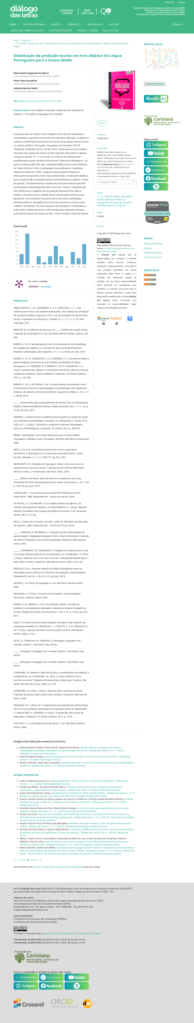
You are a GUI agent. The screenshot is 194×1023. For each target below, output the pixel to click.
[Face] (156, 181)
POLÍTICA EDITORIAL (34, 24)
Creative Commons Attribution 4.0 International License (72, 933)
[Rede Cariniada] (162, 124)
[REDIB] (157, 226)
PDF (103, 123)
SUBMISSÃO (73, 24)
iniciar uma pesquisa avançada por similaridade (58, 866)
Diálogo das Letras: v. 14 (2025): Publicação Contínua (59, 765)
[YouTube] (156, 164)
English (148, 248)
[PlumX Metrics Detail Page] (19, 284)
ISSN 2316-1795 (111, 30)
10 (36, 860)
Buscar (179, 24)
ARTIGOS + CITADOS (87, 30)
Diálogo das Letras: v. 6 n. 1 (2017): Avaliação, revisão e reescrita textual (83, 844)
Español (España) (153, 252)
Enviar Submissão (154, 83)
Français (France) (152, 257)
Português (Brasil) (153, 243)
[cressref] (29, 1007)
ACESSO (181, 2)
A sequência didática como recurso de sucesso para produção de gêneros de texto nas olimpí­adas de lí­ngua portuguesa (76, 831)
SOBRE (13, 24)
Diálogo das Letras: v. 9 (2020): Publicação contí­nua (94, 789)
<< (15, 860)
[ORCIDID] (64, 1007)
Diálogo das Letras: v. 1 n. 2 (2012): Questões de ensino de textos (63, 811)
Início (16, 40)
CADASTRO (169, 2)
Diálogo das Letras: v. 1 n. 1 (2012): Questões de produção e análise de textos (68, 826)
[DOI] (87, 1007)
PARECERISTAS (94, 24)
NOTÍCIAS (114, 24)
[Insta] (156, 147)
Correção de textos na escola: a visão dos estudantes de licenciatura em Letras (76, 801)
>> (41, 860)
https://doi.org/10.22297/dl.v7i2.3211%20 (40, 101)
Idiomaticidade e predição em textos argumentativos (78, 793)
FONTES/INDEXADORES (60, 30)
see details (46, 286)
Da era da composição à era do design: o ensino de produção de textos (81, 756)
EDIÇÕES (56, 24)
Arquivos (26, 40)
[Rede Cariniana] (36, 962)
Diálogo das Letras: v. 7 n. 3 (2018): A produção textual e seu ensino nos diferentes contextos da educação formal (77, 794)
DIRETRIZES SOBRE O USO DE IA (27, 30)
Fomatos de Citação (108, 182)
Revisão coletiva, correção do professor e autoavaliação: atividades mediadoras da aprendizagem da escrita (71, 749)
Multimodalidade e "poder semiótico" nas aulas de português (83, 780)
